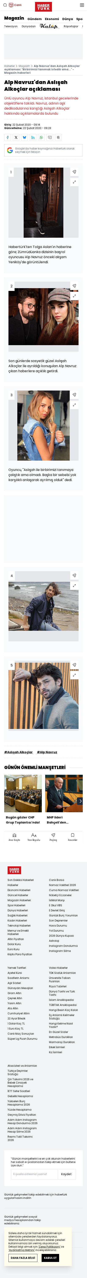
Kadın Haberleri (17, 920)
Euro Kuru (13, 949)
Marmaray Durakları (62, 1042)
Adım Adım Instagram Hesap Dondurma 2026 (23, 1121)
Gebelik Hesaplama (20, 1096)
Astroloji (54, 941)
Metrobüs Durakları (61, 1037)
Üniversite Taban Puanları (60, 979)
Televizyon (11, 26)
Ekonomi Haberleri (19, 890)
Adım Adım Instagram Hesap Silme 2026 (22, 1129)
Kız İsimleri (55, 1052)
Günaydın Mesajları (20, 988)
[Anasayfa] (14, 870)
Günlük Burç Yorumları (63, 915)
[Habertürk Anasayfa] (43, 6)
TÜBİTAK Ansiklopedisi (63, 1005)
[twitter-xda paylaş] (16, 137)
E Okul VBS (55, 905)
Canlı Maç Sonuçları (21, 1033)
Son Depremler (58, 920)
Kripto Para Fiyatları (20, 954)
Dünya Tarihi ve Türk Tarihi (62, 993)
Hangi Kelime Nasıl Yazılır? (61, 1025)
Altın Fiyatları (16, 939)
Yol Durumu (56, 930)
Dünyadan (29, 26)
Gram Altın (14, 993)
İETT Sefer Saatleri (19, 1091)
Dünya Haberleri (18, 910)
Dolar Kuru (14, 944)
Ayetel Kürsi (15, 973)
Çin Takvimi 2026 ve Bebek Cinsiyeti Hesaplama (20, 1082)
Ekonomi (52, 19)
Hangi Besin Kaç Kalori (63, 1010)
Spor (80, 19)
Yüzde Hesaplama (19, 1109)
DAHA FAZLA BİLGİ (23, 1258)
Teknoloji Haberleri (19, 925)
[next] (80, 801)
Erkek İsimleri (57, 1047)
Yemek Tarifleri (17, 968)
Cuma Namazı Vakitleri (64, 890)
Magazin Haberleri (19, 900)
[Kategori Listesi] (82, 5)
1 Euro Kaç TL (15, 1028)
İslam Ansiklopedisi (61, 1000)
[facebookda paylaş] (7, 137)
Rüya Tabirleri (58, 986)
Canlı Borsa (56, 880)
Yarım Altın (14, 1003)
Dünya (67, 19)
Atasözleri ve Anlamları (22, 1066)
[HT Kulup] (50, 26)
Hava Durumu (58, 925)
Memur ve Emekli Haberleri (18, 932)
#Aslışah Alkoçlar (18, 752)
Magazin (14, 18)
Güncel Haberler (18, 895)
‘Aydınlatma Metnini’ (21, 1250)
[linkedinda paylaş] (33, 137)
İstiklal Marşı (57, 900)
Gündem (34, 19)
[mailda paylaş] (49, 137)
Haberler (9, 66)
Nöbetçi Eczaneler (60, 895)
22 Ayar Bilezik (16, 1018)
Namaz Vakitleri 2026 (62, 885)
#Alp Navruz (47, 752)
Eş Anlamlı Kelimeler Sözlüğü (61, 1016)
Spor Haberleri (16, 905)
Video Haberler (58, 968)
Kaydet (66, 1174)
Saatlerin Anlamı (18, 978)
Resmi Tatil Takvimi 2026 (20, 1138)
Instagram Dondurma (63, 946)
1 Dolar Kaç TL (16, 1023)
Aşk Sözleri (14, 983)
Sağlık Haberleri (17, 915)
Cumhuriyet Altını (19, 1013)
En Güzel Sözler (58, 1032)
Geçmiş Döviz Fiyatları (22, 1115)
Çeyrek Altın (15, 998)
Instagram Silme (60, 951)
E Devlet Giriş (57, 910)
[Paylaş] (74, 172)
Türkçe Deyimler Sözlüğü (18, 1072)
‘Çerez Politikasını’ (49, 1246)
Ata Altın (13, 1008)
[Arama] (5, 5)
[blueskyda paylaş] (24, 137)
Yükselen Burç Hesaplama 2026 (19, 1102)
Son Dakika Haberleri (21, 880)
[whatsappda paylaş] (41, 137)
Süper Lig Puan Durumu (22, 1039)
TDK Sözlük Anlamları (62, 973)
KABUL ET (50, 1258)
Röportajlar (71, 26)
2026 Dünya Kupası (61, 935)
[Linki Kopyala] (58, 137)
